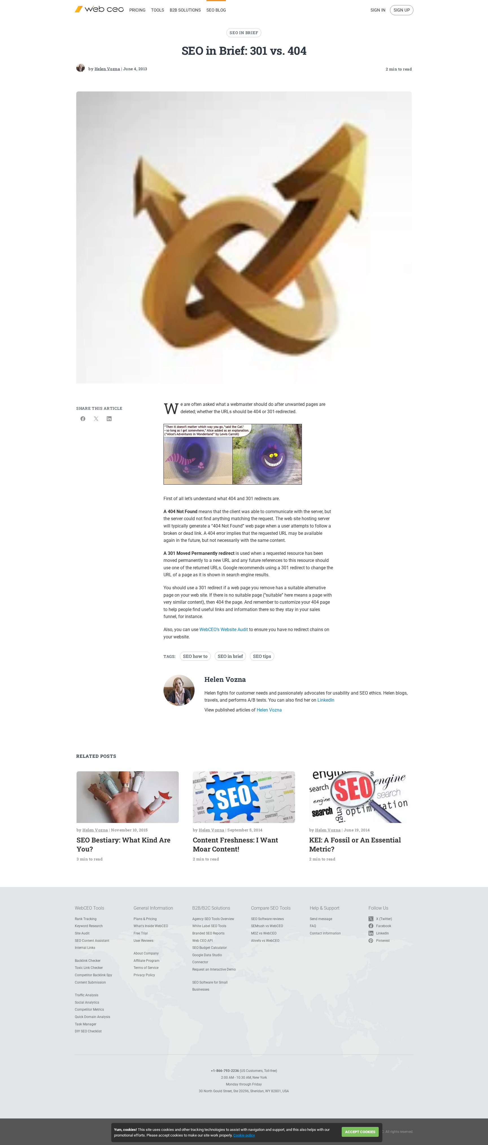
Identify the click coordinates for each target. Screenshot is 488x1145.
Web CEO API (202, 941)
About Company (146, 953)
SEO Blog (216, 10)
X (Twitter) (384, 919)
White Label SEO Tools (209, 926)
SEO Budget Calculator (209, 948)
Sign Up (402, 10)
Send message (321, 919)
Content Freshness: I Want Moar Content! (235, 844)
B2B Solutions (185, 10)
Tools (157, 10)
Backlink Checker (88, 961)
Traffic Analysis (86, 995)
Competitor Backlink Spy (93, 975)
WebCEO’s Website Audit (223, 629)
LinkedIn (325, 700)
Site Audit (82, 933)
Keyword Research (89, 926)
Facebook (383, 926)
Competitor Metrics (89, 1010)
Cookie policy (244, 1135)
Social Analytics (87, 1002)
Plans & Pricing (145, 919)
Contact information (325, 933)
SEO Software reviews (267, 919)
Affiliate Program (147, 961)
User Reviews (143, 941)
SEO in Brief (244, 32)
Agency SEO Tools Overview (213, 919)
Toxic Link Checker (89, 968)
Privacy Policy (144, 975)
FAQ (313, 926)
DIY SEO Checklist (88, 1031)
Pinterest (383, 941)
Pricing (137, 10)
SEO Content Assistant (92, 941)
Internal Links (85, 948)
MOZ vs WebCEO (263, 933)
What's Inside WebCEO (151, 926)
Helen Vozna (107, 68)
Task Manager (85, 1024)
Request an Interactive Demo (214, 969)
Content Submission (90, 982)
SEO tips (262, 656)
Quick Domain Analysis (92, 1017)
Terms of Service (146, 968)
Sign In (378, 10)
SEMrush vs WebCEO (267, 926)
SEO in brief (230, 656)
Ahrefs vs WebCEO (265, 941)
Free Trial (141, 933)
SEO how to (195, 656)
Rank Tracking (86, 919)
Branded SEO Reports (208, 933)
